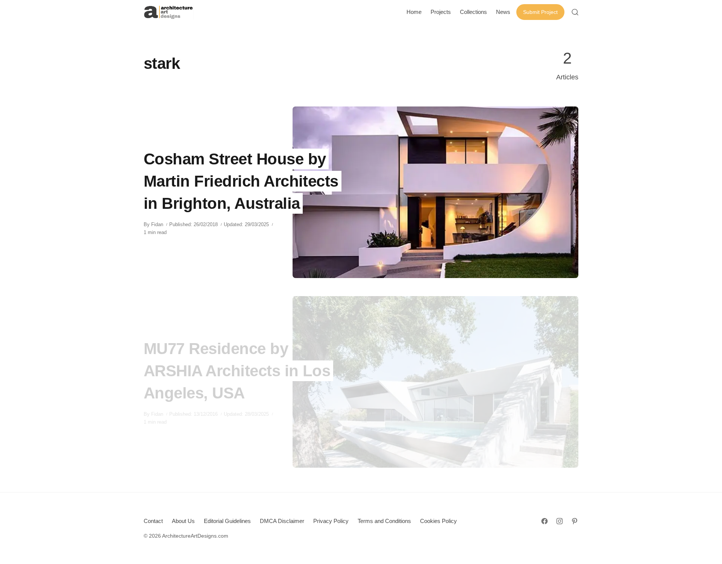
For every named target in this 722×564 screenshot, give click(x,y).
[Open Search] (574, 12)
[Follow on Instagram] (559, 521)
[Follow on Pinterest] (574, 521)
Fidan (157, 224)
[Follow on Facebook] (544, 521)
